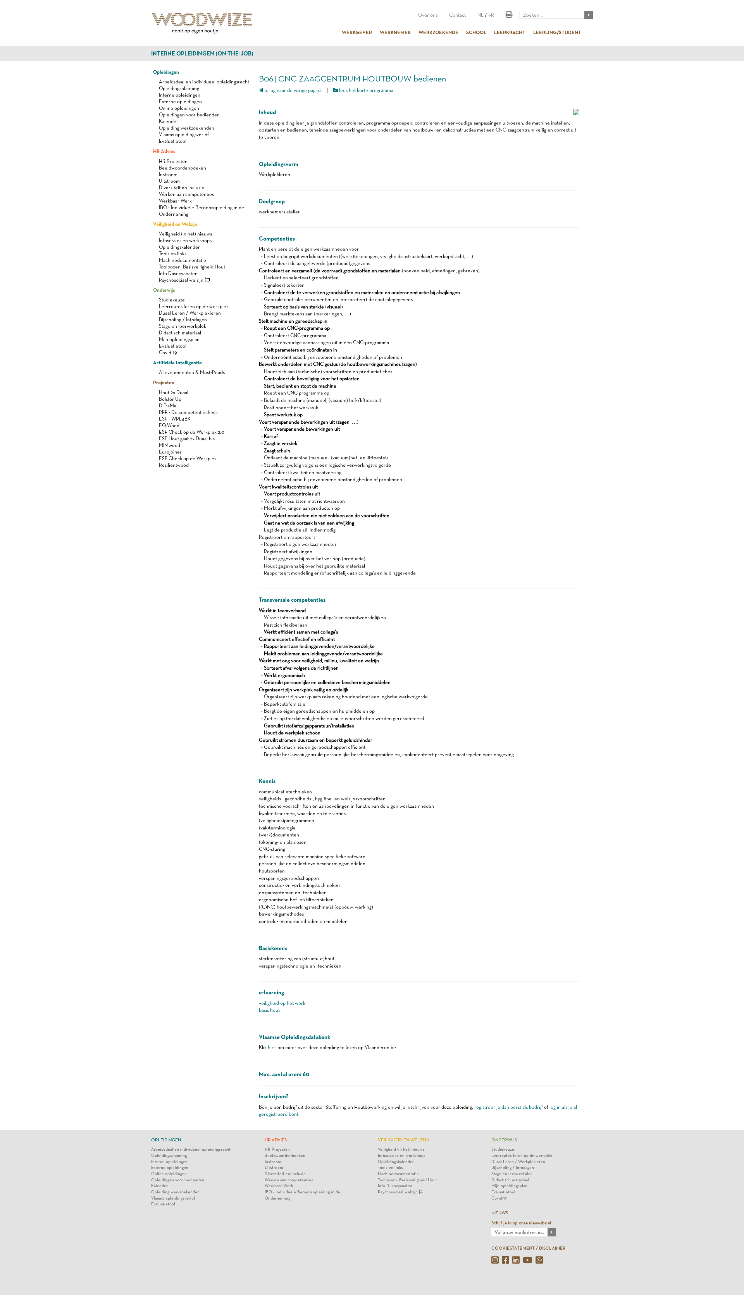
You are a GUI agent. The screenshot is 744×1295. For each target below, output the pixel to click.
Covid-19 (168, 352)
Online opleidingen (179, 108)
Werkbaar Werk (175, 201)
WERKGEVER (357, 32)
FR (491, 15)
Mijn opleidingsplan (179, 339)
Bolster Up (170, 399)
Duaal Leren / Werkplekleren (190, 313)
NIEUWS (499, 1212)
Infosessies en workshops (185, 240)
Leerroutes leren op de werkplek (194, 306)
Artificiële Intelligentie (177, 362)
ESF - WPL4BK (175, 419)
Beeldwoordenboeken (182, 168)
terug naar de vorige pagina (292, 90)
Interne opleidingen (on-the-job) (202, 53)
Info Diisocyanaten (178, 273)
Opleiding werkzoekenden (186, 128)
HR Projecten (173, 161)
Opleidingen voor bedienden (189, 115)
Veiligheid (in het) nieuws (185, 234)
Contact (457, 15)
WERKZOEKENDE (438, 32)
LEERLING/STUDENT (557, 32)
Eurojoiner (170, 452)
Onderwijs (164, 290)
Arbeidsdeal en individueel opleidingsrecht (204, 82)
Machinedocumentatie (182, 260)
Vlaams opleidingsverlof (184, 134)
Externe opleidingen (180, 101)
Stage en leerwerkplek (182, 326)
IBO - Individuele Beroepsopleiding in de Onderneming (302, 1195)
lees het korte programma (365, 90)
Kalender (168, 121)
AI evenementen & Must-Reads (192, 372)
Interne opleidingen (179, 95)
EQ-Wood (169, 425)
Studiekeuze (172, 300)
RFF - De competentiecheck (188, 412)
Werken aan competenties (186, 194)
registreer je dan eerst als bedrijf (508, 1107)
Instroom (168, 174)
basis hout (269, 1010)
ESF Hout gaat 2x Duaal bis (187, 438)
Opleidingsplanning (179, 88)
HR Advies (164, 151)
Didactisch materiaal (180, 333)
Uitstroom (169, 181)
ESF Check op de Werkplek (188, 458)
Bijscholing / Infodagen (183, 319)
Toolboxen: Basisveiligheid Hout (192, 267)
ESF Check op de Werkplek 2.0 (191, 432)
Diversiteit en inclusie (181, 187)
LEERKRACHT (509, 32)
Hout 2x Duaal (173, 392)
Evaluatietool (172, 141)
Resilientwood (174, 465)
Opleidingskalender (179, 247)
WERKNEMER (395, 32)
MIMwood (169, 445)
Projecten (163, 382)
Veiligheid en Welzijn (175, 224)
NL (480, 15)
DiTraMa (167, 406)
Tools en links (172, 253)
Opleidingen (166, 72)
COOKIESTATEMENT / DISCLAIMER (528, 1248)
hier (272, 1047)
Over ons (427, 15)
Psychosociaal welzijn (182, 280)
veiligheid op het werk (282, 1003)
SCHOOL (476, 32)
